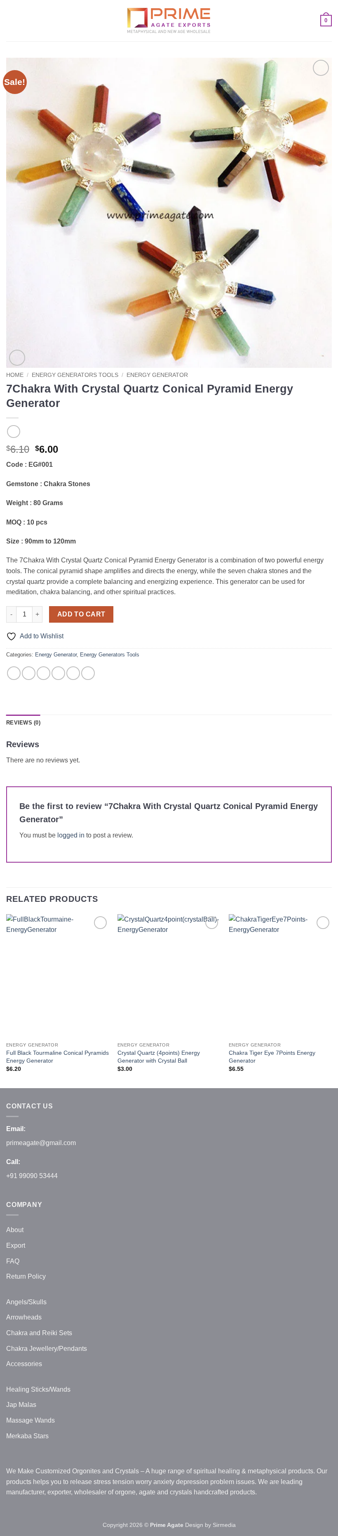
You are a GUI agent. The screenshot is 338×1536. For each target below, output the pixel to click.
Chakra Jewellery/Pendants (46, 1348)
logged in (70, 835)
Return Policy (26, 1276)
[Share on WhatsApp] (14, 673)
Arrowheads (24, 1317)
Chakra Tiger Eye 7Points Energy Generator (272, 1056)
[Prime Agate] (169, 20)
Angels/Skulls (26, 1301)
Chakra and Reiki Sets (39, 1332)
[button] (11, 20)
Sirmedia (224, 1525)
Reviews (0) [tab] (23, 723)
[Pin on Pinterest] (73, 673)
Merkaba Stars (27, 1436)
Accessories (24, 1363)
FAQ (12, 1261)
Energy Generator (157, 375)
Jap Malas (21, 1404)
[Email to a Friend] (58, 673)
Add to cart (81, 614)
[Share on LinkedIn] (88, 673)
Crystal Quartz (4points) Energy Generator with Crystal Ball (158, 1056)
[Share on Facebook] (28, 673)
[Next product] (13, 431)
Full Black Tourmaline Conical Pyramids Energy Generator (57, 1056)
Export (15, 1245)
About (14, 1229)
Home (14, 375)
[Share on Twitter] (43, 673)
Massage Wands (30, 1420)
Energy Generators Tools (75, 375)
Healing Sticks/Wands (38, 1389)
